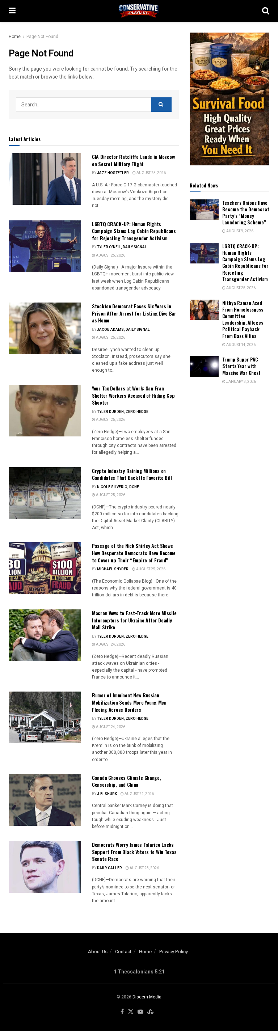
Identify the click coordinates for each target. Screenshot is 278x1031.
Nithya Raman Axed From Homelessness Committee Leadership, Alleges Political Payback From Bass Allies (242, 319)
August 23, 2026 (144, 868)
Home (15, 36)
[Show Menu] (12, 11)
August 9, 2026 (239, 231)
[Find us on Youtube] (140, 1012)
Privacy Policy (173, 951)
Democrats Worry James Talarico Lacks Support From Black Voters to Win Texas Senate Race (134, 851)
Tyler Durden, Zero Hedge (122, 411)
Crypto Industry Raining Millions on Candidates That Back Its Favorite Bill (132, 474)
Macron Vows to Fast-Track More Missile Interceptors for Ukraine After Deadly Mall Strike (134, 620)
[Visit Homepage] (139, 11)
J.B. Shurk (107, 794)
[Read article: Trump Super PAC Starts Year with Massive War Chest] (204, 366)
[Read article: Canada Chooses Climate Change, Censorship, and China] (45, 800)
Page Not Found (42, 36)
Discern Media (146, 997)
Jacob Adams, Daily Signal (123, 329)
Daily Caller (109, 868)
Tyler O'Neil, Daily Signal (122, 247)
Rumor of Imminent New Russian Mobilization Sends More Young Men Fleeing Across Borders (129, 702)
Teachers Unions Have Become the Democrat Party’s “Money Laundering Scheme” (245, 212)
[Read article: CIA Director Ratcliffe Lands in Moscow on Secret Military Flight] (45, 179)
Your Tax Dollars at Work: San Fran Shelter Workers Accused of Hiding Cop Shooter (133, 395)
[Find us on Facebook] (122, 1012)
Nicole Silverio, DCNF (118, 487)
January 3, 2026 (241, 381)
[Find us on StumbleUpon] (150, 1012)
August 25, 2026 (151, 173)
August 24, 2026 (110, 644)
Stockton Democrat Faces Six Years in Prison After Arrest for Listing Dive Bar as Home (134, 313)
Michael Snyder (113, 569)
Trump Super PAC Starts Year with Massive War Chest (241, 366)
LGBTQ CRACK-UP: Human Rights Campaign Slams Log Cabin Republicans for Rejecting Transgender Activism (134, 231)
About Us (98, 951)
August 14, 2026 (241, 344)
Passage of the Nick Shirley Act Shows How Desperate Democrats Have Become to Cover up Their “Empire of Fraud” (134, 552)
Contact (123, 951)
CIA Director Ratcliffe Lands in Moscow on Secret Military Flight (133, 160)
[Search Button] (265, 11)
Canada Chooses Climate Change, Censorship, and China (126, 781)
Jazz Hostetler (113, 173)
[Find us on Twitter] (131, 1012)
